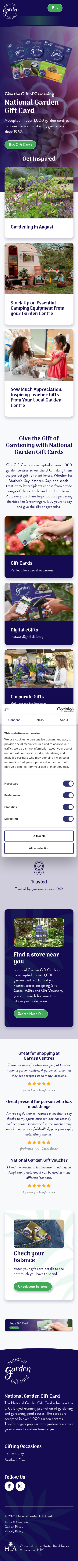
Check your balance (33, 1286)
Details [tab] (39, 720)
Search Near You (30, 1013)
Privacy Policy (14, 1531)
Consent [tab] (14, 720)
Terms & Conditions (18, 1522)
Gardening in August (32, 227)
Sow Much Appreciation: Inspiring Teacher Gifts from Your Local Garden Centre (37, 397)
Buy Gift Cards (20, 144)
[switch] (68, 795)
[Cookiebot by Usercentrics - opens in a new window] (57, 709)
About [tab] (64, 720)
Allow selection (39, 848)
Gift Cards (21, 563)
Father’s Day (14, 1453)
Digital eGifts (24, 630)
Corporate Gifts (27, 697)
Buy (55, 8)
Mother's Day (15, 1460)
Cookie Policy (14, 1526)
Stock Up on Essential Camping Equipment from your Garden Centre (37, 308)
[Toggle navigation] (70, 8)
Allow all (39, 835)
